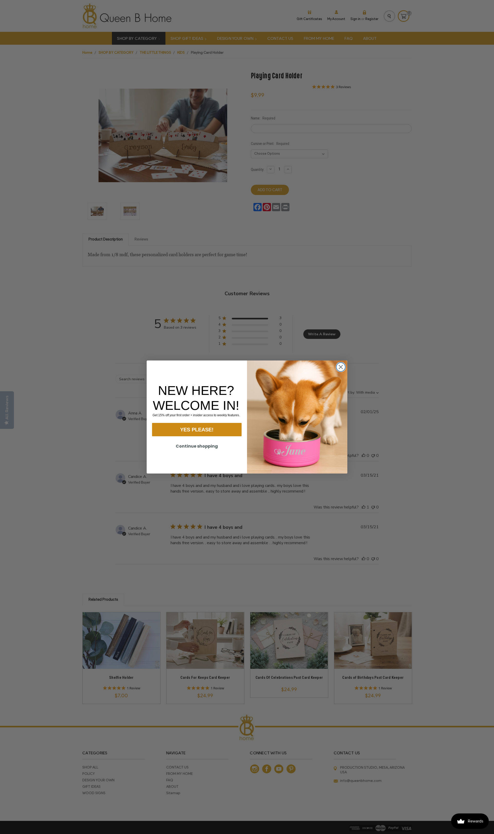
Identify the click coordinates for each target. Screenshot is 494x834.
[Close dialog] (340, 367)
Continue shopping (197, 446)
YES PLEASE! (197, 429)
